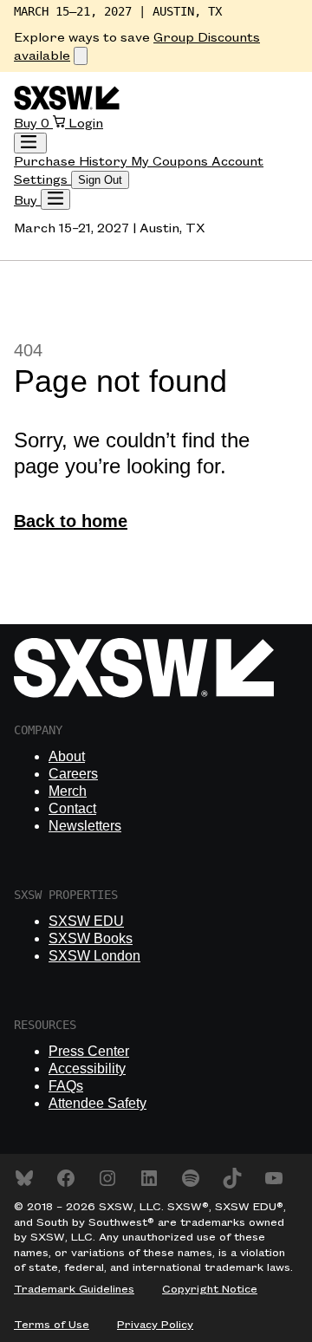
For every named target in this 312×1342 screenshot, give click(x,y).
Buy (27, 124)
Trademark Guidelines (74, 1289)
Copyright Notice (209, 1289)
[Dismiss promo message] (81, 56)
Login (85, 124)
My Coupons (171, 162)
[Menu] (55, 199)
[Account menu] (30, 143)
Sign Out (100, 179)
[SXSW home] (67, 107)
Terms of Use (51, 1325)
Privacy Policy (155, 1325)
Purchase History (72, 162)
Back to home (70, 521)
